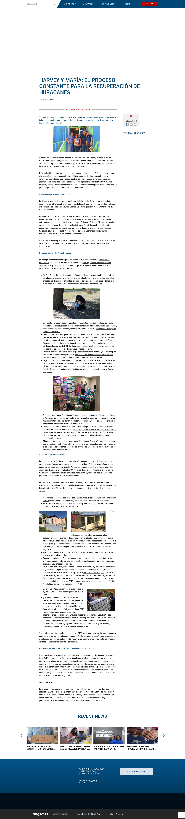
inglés (69, 584)
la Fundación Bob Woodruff (58, 444)
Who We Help (107, 4)
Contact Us (136, 771)
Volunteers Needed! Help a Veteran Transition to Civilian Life (40, 747)
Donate (150, 4)
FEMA (85, 262)
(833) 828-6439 (88, 781)
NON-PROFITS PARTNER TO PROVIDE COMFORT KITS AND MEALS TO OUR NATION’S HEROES (140, 747)
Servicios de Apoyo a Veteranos (92, 441)
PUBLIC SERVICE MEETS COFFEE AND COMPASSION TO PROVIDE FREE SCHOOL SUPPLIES (75, 747)
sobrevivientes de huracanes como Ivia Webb (94, 355)
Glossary (119, 814)
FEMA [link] (99, 357)
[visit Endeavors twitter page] (139, 814)
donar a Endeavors (63, 658)
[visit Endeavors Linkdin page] (149, 814)
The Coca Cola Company (93, 572)
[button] (13, 735)
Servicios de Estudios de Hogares (99, 337)
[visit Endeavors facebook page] (134, 814)
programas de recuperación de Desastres (56, 182)
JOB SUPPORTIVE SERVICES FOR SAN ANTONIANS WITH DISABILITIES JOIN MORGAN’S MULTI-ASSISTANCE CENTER (108, 747)
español (77, 584)
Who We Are (69, 4)
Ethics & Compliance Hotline (101, 814)
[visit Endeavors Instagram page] (144, 814)
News (127, 4)
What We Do (88, 4)
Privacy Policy (81, 814)
